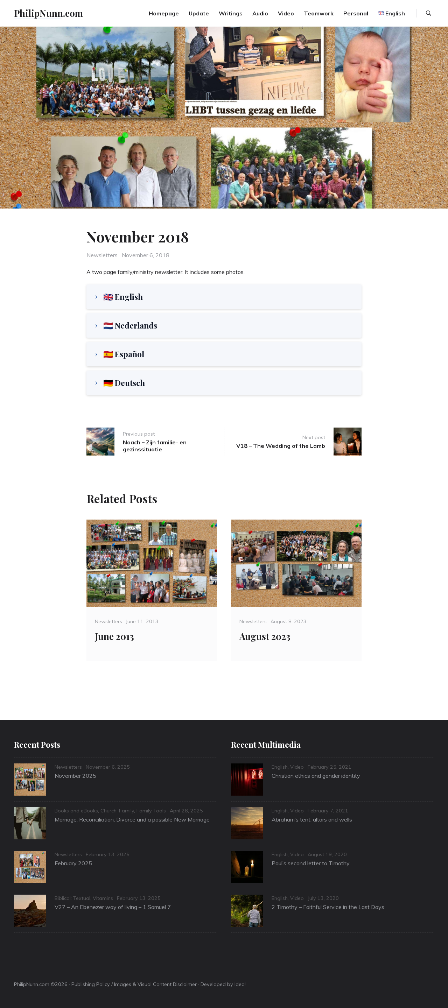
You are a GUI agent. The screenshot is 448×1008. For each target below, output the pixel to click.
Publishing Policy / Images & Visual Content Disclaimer (134, 984)
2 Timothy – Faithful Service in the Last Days (328, 906)
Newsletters (102, 255)
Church (108, 811)
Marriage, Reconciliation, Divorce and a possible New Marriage (132, 819)
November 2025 (75, 775)
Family (126, 811)
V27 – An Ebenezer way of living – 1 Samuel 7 (113, 906)
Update (199, 13)
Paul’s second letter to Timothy (311, 863)
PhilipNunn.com (48, 13)
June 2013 (114, 636)
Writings (231, 13)
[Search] (428, 13)
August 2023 (264, 636)
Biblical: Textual (72, 898)
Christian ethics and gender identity (316, 775)
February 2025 (73, 863)
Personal (355, 13)
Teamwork (319, 13)
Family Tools (151, 811)
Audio (260, 13)
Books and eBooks (76, 811)
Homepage (164, 13)
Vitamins (103, 898)
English (280, 767)
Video (286, 13)
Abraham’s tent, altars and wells (312, 819)
